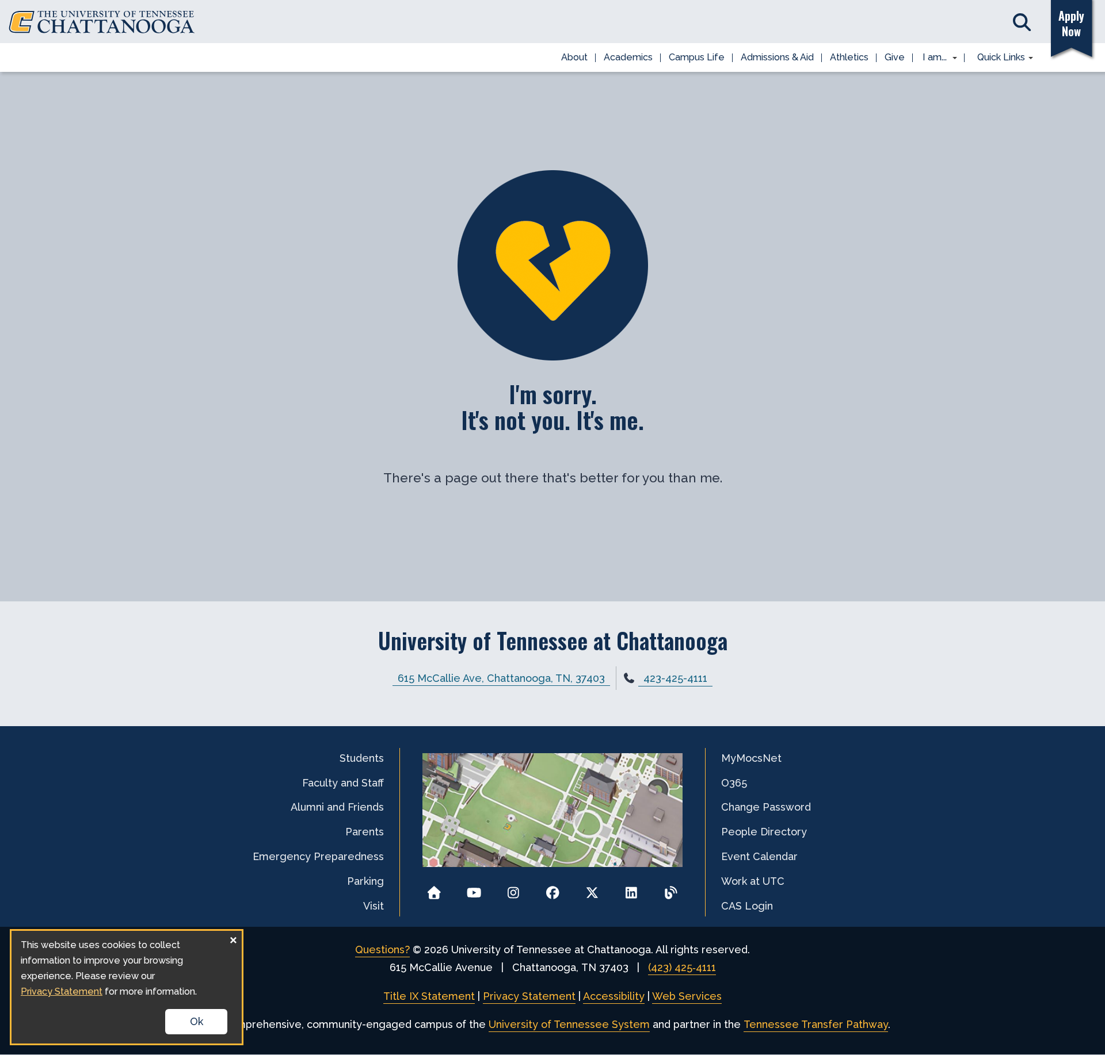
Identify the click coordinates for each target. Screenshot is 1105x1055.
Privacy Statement (529, 996)
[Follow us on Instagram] (513, 889)
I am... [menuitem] (931, 58)
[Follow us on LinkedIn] (631, 889)
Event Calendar (759, 856)
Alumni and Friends (337, 807)
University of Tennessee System (569, 1024)
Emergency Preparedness (318, 856)
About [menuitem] (574, 57)
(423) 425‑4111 (682, 967)
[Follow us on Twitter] (592, 889)
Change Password (766, 807)
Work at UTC (752, 881)
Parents (364, 832)
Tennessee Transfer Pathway (816, 1024)
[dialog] (127, 987)
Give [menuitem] (895, 57)
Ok (196, 1021)
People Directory (764, 832)
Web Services (687, 996)
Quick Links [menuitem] (997, 58)
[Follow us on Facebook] (553, 889)
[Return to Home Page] (434, 889)
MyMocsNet (751, 758)
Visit (373, 906)
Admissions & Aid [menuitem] (777, 57)
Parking (365, 881)
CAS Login (747, 906)
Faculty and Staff (343, 783)
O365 (734, 783)
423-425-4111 (675, 678)
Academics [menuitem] (628, 57)
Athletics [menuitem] (849, 57)
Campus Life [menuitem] (697, 57)
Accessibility (614, 996)
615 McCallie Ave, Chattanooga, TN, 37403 (501, 678)
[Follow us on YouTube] (474, 889)
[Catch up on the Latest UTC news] (671, 889)
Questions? (382, 949)
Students (362, 758)
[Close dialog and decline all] (233, 938)
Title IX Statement (429, 996)
